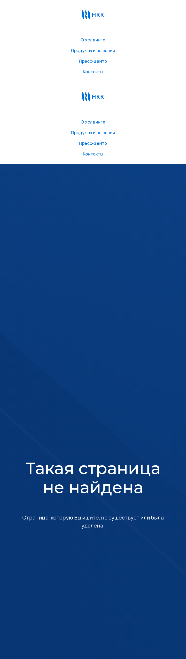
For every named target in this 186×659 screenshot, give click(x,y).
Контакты (93, 72)
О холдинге (93, 40)
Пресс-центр (93, 61)
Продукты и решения (93, 50)
